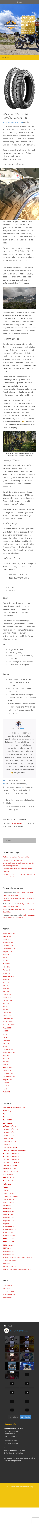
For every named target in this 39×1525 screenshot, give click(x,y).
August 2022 (7, 1000)
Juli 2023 (6, 979)
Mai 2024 (6, 961)
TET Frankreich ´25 (9, 1230)
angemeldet (17, 823)
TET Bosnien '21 (8, 1227)
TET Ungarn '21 (8, 1251)
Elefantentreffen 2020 (10, 1126)
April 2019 (6, 1092)
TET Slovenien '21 (9, 1245)
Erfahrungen (8, 787)
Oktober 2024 (8, 945)
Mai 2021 (6, 1037)
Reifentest (25, 793)
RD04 (12, 793)
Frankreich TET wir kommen (12, 860)
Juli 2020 (6, 1055)
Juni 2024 (6, 958)
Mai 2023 (6, 985)
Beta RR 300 (7, 1120)
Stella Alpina (7, 1208)
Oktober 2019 (8, 1074)
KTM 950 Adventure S (10, 1172)
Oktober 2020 (8, 1049)
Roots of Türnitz (8, 1193)
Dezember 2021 (8, 1019)
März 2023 (6, 991)
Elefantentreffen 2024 (10, 1132)
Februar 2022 (7, 1013)
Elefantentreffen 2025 (10, 1135)
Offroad (15, 790)
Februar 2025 (7, 936)
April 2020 (6, 1064)
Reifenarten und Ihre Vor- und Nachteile (16, 857)
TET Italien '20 (8, 1233)
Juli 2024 (6, 955)
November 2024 (8, 942)
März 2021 (6, 1043)
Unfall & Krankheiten (10, 1260)
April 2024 (6, 964)
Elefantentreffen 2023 (10, 1129)
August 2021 (7, 1028)
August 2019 (7, 1080)
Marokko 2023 (8, 1175)
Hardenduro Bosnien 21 (11, 1153)
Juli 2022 (6, 1003)
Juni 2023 (6, 982)
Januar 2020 (7, 1071)
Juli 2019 (6, 1083)
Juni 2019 (6, 1086)
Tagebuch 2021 (8, 1217)
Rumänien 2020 (8, 1199)
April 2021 (6, 1040)
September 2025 (9, 933)
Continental (21, 783)
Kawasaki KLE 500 (9, 1169)
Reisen (5, 1187)
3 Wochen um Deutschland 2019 (14, 1108)
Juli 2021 (6, 1031)
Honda (17, 787)
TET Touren (7, 1248)
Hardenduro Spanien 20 (11, 1163)
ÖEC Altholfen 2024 (9, 1178)
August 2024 (7, 952)
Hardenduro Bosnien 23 (11, 1160)
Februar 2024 (7, 970)
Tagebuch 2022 (8, 1221)
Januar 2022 (7, 1016)
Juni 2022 (6, 1006)
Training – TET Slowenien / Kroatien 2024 (17, 1257)
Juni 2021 (6, 1034)
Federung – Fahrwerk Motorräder (14, 1150)
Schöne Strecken (8, 1202)
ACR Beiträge (7, 1111)
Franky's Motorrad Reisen (28, 21)
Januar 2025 (7, 939)
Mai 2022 (6, 1010)
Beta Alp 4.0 (7, 1117)
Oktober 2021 (8, 1022)
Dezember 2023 (8, 976)
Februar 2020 (7, 1067)
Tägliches (6, 1224)
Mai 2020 (6, 1061)
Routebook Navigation (10, 1196)
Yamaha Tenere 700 (10, 1266)
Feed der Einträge (9, 1291)
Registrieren (7, 1285)
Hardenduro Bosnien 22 (11, 1156)
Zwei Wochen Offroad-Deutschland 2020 (17, 1269)
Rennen (5, 1190)
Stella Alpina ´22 (8, 1211)
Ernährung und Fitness (10, 1147)
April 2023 (6, 988)
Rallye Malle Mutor (9, 1181)
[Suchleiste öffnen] (35, 57)
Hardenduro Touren (10, 1166)
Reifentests (10, 780)
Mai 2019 (6, 1089)
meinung (7, 790)
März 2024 (6, 967)
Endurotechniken (8, 1138)
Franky (23, 728)
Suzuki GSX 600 (8, 1214)
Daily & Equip (7, 1123)
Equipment (6, 1144)
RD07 (18, 793)
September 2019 (9, 1077)
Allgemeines (7, 1114)
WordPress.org (8, 1297)
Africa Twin (10, 783)
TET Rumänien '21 (9, 1236)
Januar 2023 (7, 997)
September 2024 (9, 949)
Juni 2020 (6, 1058)
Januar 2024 (7, 973)
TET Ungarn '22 (8, 1254)
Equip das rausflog (9, 1141)
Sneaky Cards (7, 1205)
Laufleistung (26, 787)
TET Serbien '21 (8, 1242)
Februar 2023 (7, 994)
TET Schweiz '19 (8, 1239)
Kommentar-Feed (9, 1294)
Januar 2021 (7, 1046)
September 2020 (9, 1052)
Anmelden (6, 1288)
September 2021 (9, 1025)
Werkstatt (20, 780)
